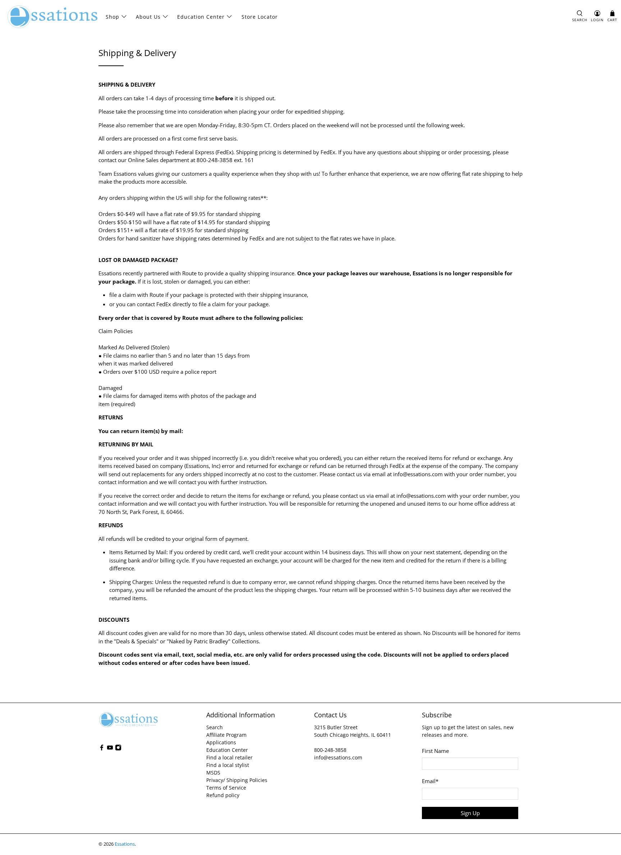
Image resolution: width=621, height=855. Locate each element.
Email (430, 781)
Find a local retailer (229, 757)
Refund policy (222, 795)
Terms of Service (226, 787)
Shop (112, 16)
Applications (221, 742)
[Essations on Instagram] (118, 748)
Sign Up (470, 813)
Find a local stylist (227, 765)
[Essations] (52, 16)
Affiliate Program (226, 734)
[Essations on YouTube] (110, 748)
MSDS (213, 772)
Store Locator (260, 16)
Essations (125, 844)
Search (214, 727)
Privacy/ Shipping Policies (236, 780)
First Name (435, 750)
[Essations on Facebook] (101, 748)
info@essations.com (338, 757)
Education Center (201, 16)
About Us (148, 16)
